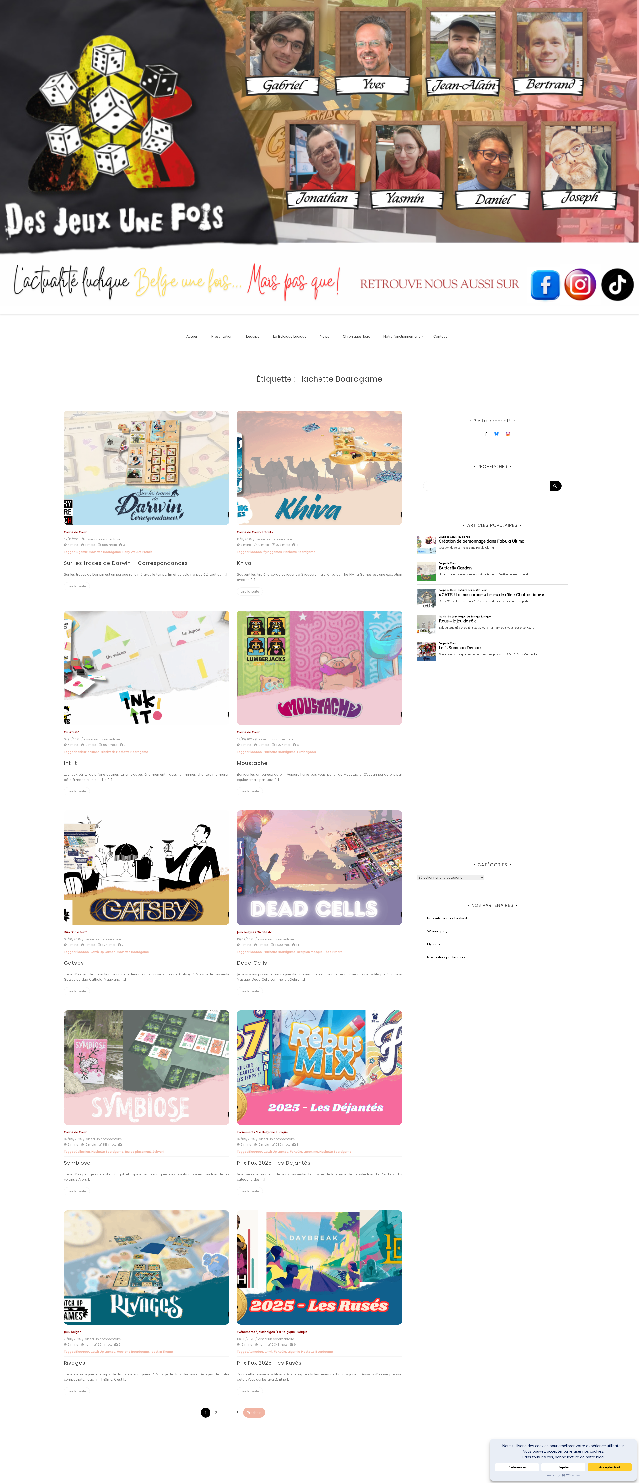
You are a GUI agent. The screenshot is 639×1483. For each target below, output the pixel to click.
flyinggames (273, 552)
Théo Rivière (333, 952)
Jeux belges (245, 932)
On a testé (71, 732)
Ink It (70, 763)
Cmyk (268, 1351)
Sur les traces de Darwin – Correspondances (126, 563)
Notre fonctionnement (401, 336)
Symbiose (77, 1162)
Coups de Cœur (75, 532)
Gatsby (74, 963)
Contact (440, 336)
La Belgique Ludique (289, 336)
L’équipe (252, 336)
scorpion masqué (310, 952)
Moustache (252, 763)
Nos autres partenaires (446, 957)
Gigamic (81, 552)
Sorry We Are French (137, 552)
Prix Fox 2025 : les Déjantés (274, 1162)
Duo (67, 932)
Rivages (74, 1362)
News (324, 336)
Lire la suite (77, 586)
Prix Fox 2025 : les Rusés (269, 1362)
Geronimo (311, 1151)
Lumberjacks (306, 752)
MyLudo (433, 944)
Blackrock (255, 552)
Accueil (192, 336)
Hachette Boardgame (105, 552)
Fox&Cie (296, 1151)
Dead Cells (252, 963)
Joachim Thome (161, 1351)
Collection (82, 1151)
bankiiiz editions (87, 752)
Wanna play (437, 931)
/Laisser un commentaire (101, 539)
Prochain (254, 1412)
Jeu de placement (138, 1151)
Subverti (158, 1151)
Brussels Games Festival (447, 918)
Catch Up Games (103, 952)
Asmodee (255, 1351)
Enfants (267, 532)
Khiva (244, 563)
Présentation (221, 336)
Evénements (246, 1132)
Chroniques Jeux (356, 336)
